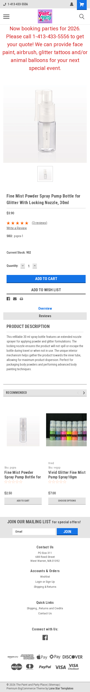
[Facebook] (8, 298)
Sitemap (54, 684)
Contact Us (45, 613)
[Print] (21, 298)
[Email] (15, 298)
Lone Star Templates (61, 688)
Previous (78, 392)
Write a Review (17, 228)
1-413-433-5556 (18, 4)
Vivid (51, 463)
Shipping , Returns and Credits (45, 608)
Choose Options (67, 501)
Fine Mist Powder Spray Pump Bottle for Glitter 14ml (22, 477)
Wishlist (45, 576)
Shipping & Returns (45, 586)
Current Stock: (19, 252)
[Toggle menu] (6, 16)
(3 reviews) (39, 223)
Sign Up (50, 581)
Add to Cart (23, 501)
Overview (45, 308)
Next (84, 392)
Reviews (45, 316)
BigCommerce (27, 688)
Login (38, 581)
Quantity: (12, 265)
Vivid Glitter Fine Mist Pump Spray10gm (66, 474)
